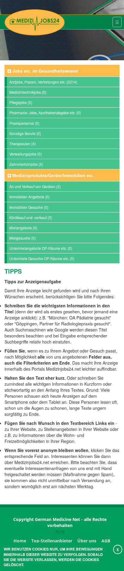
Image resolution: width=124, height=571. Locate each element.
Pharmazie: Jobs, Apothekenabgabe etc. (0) (45, 112)
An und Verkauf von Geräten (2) (35, 186)
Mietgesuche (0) (22, 237)
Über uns (86, 541)
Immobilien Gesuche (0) (28, 207)
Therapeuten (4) (22, 143)
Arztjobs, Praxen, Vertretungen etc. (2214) (43, 81)
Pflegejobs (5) (20, 102)
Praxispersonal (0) (24, 123)
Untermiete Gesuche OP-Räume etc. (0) (41, 258)
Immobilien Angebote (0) (29, 196)
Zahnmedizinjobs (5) (26, 164)
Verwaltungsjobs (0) (25, 153)
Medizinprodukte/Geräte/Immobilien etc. (52, 175)
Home (20, 541)
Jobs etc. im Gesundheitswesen (44, 71)
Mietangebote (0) (23, 227)
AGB (105, 541)
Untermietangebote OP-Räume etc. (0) (40, 248)
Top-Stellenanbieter (51, 541)
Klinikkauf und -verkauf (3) (30, 217)
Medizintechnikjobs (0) (27, 92)
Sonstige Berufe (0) (25, 133)
